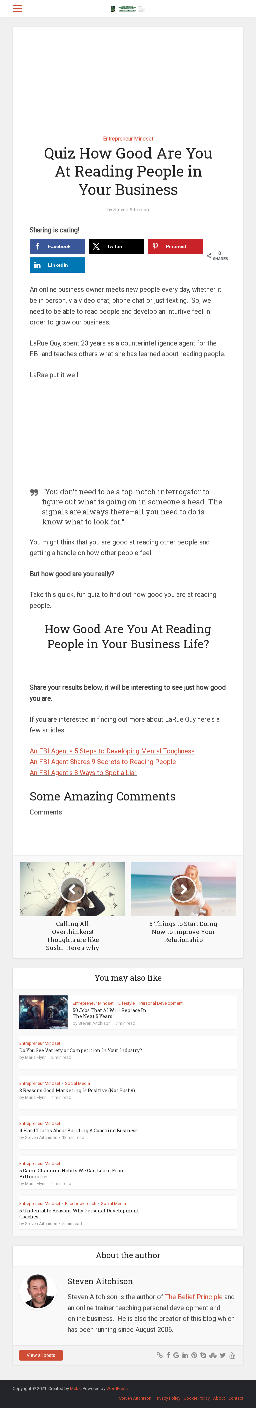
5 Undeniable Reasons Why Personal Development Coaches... (79, 1213)
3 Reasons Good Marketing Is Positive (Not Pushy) (77, 1090)
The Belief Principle (194, 1297)
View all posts (41, 1355)
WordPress (117, 1388)
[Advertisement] (128, 76)
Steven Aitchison (131, 209)
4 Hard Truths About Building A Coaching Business (78, 1130)
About (219, 1398)
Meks (75, 1388)
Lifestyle (126, 1003)
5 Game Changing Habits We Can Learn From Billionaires (72, 1173)
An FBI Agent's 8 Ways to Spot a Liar (83, 773)
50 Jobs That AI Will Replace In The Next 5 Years (109, 1013)
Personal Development (161, 1003)
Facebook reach (80, 1203)
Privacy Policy (167, 1398)
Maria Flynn (36, 1057)
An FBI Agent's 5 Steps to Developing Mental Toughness (112, 751)
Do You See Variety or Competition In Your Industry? (80, 1050)
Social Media (77, 1083)
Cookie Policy (197, 1398)
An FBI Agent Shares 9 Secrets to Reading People (103, 762)
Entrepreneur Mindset (128, 139)
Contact (235, 1398)
